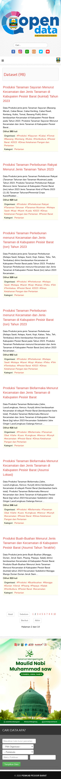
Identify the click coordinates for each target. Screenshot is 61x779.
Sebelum (24, 614)
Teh (54, 285)
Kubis (29, 139)
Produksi (22, 135)
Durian (8, 585)
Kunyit (51, 435)
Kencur (42, 435)
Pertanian (19, 149)
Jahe (14, 435)
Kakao (39, 285)
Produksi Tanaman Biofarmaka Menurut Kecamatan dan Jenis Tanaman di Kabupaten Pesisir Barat (30, 392)
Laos (21, 435)
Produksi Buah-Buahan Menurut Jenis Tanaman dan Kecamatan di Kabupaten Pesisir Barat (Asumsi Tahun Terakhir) (30, 543)
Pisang (26, 585)
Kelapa (15, 285)
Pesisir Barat (46, 214)
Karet (21, 210)
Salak (44, 585)
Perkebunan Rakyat (39, 204)
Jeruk (17, 585)
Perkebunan (35, 281)
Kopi (14, 210)
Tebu (47, 285)
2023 (14, 142)
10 (54, 614)
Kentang (20, 139)
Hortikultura (40, 139)
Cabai (43, 135)
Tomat (51, 135)
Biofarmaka (34, 432)
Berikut (24, 620)
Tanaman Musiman (35, 207)
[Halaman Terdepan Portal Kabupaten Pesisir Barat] (58, 59)
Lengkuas (31, 435)
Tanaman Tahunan (14, 207)
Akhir (37, 620)
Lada (29, 210)
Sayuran (33, 135)
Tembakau (10, 288)
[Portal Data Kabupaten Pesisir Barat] (30, 19)
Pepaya (35, 585)
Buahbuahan (35, 582)
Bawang (9, 139)
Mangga (48, 582)
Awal (10, 614)
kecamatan (10, 438)
